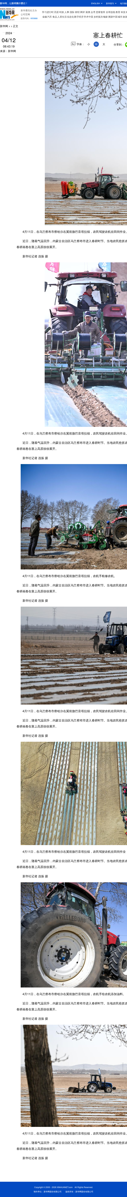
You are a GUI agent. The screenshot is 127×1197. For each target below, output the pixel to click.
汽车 (49, 16)
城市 (120, 16)
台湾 (93, 12)
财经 (77, 12)
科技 (123, 12)
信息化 (70, 16)
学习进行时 (48, 12)
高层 (56, 12)
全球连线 (110, 12)
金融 (44, 16)
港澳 (87, 12)
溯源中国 (112, 16)
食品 (54, 16)
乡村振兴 (98, 16)
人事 (66, 12)
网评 (82, 12)
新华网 (4, 26)
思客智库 (100, 12)
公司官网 (25, 14)
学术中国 (88, 16)
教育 (118, 12)
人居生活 (62, 16)
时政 (61, 12)
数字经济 (79, 16)
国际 (72, 12)
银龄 (105, 16)
